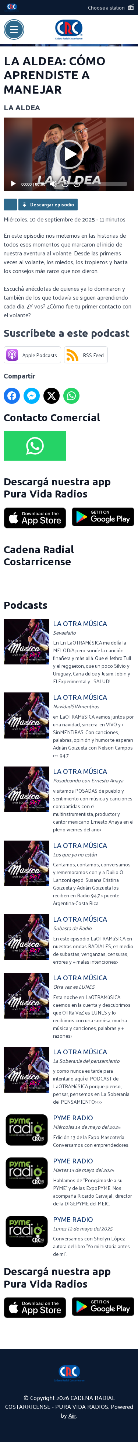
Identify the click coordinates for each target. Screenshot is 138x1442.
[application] (69, 154)
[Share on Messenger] (32, 396)
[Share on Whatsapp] (71, 396)
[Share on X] (51, 396)
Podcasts (25, 605)
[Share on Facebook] (12, 396)
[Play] (13, 184)
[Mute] (53, 184)
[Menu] (14, 29)
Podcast (10, 204)
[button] (69, 154)
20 (65, 183)
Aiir (72, 1415)
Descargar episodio (52, 204)
